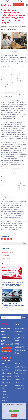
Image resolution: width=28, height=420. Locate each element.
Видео (3, 251)
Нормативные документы (20, 355)
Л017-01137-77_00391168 (7, 343)
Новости (4, 253)
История (16, 335)
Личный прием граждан (20, 378)
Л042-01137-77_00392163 (7, 344)
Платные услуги (18, 4)
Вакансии (17, 340)
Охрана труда (18, 376)
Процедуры (4, 256)
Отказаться (14, 415)
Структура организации (20, 350)
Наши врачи (17, 332)
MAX (10, 357)
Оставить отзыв (6, 351)
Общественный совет (19, 346)
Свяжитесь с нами (6, 347)
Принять (14, 410)
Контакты (17, 326)
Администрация (18, 331)
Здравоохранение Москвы (7, 252)
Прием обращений (19, 344)
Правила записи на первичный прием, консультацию (5, 384)
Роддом (3, 363)
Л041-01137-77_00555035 (7, 341)
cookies (15, 404)
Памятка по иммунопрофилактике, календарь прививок (19, 365)
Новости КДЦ (5, 255)
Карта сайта (17, 382)
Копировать (23, 243)
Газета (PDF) (4, 400)
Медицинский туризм (19, 388)
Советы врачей (5, 258)
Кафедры (17, 334)
